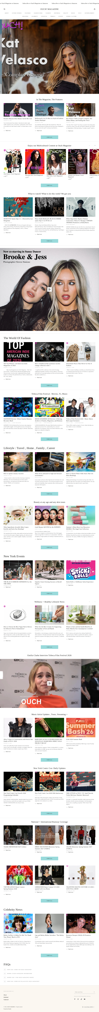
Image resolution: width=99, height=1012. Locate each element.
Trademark (6, 999)
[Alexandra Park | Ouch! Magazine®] (34, 161)
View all (49, 137)
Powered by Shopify (7, 1009)
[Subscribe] (94, 992)
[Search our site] (4, 9)
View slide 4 (54, 91)
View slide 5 (58, 91)
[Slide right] (93, 145)
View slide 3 (49, 91)
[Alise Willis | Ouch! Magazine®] (56, 162)
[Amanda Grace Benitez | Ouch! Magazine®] (77, 161)
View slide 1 (41, 91)
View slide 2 (45, 91)
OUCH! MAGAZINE (11, 1007)
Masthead (6, 997)
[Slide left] (90, 145)
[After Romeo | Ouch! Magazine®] (13, 161)
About (5, 995)
